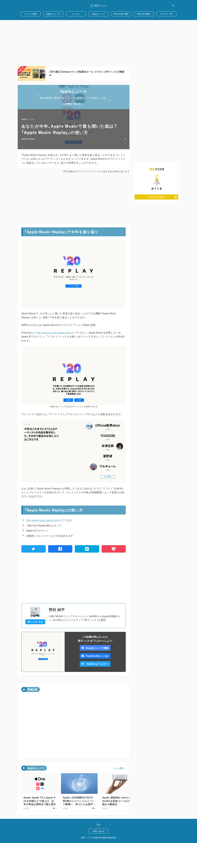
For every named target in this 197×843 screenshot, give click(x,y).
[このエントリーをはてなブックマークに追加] (87, 549)
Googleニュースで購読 (97, 647)
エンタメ (76, 13)
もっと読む (119, 768)
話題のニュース (53, 13)
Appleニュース (98, 13)
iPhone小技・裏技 (121, 13)
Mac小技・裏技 (143, 13)
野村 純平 (57, 609)
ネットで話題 (31, 13)
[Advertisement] (98, 43)
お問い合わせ (98, 831)
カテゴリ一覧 (166, 13)
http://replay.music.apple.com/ (53, 332)
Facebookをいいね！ (97, 656)
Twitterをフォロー (97, 664)
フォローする (37, 621)
